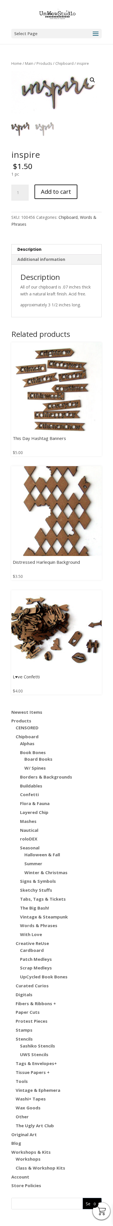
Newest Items (26, 712)
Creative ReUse (32, 943)
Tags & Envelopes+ (36, 1063)
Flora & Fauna (35, 803)
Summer (33, 863)
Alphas (27, 743)
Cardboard (32, 950)
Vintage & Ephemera (38, 1090)
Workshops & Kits (31, 1152)
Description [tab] (29, 249)
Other (22, 1116)
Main (29, 63)
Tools (22, 1081)
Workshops (28, 1159)
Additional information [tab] (41, 259)
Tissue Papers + (33, 1072)
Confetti (29, 794)
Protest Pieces (32, 1021)
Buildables (31, 786)
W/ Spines (35, 768)
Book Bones (33, 752)
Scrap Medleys (36, 968)
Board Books (38, 759)
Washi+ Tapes (31, 1099)
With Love (31, 934)
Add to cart (56, 192)
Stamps (24, 1030)
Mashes (28, 821)
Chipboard (64, 63)
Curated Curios (32, 985)
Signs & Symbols (38, 881)
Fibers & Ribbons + (36, 1003)
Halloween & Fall (42, 854)
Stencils (24, 1039)
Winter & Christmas (46, 872)
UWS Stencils (34, 1054)
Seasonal (29, 848)
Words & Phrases (38, 925)
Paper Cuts (28, 1012)
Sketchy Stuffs (36, 890)
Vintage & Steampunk (44, 917)
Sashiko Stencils (37, 1046)
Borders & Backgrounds (46, 777)
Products (44, 63)
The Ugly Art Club (35, 1125)
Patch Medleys (36, 959)
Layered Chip (34, 812)
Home (16, 63)
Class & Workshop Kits (40, 1168)
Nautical (29, 830)
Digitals (24, 994)
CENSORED (27, 727)
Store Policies (26, 1185)
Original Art (24, 1134)
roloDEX (28, 839)
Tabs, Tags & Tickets (43, 899)
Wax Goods (28, 1108)
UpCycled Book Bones (44, 977)
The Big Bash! (34, 908)
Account (20, 1177)
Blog (16, 1143)
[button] (92, 80)
